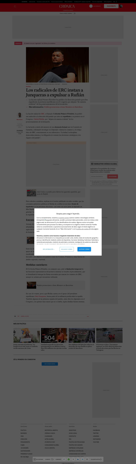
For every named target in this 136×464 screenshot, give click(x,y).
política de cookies (83, 229)
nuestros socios (64, 218)
